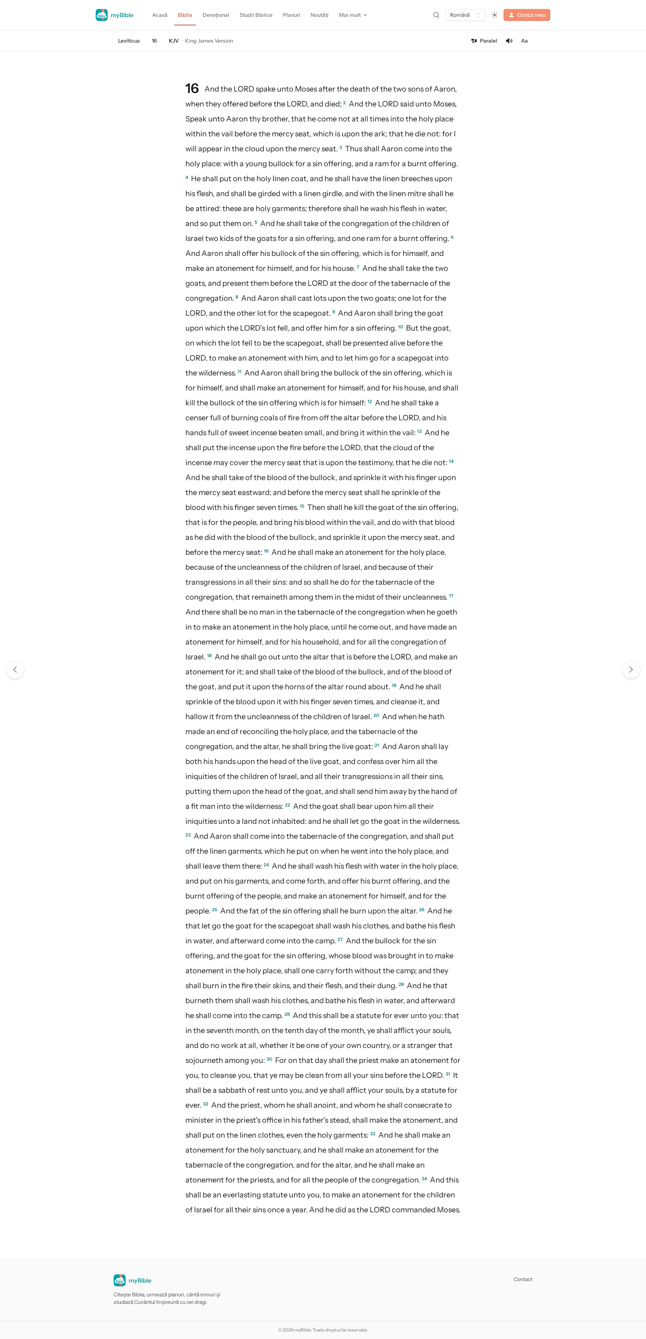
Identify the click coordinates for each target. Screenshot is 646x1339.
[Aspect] (495, 15)
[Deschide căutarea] (436, 15)
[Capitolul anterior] (15, 669)
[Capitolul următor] (631, 669)
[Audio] (509, 41)
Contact (523, 1279)
